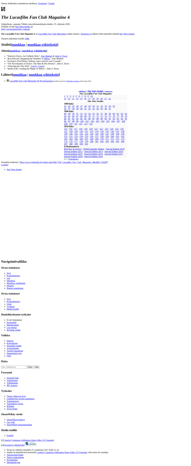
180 (91, 141)
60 (114, 114)
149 (117, 134)
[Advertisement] (22, 215)
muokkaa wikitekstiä (42, 44)
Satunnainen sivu (14, 353)
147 (107, 134)
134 (102, 131)
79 (126, 116)
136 (112, 131)
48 (65, 114)
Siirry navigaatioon (9, 29)
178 (81, 141)
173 (117, 139)
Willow (47, 58)
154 (81, 136)
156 (91, 136)
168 (91, 139)
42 (89, 109)
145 (96, 134)
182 (102, 141)
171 (107, 139)
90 (106, 119)
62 (122, 114)
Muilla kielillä (13, 309)
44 (97, 109)
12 (69, 99)
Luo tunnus (12, 327)
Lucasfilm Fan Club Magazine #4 (24, 81)
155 (86, 136)
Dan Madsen (46, 56)
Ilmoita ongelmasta (15, 288)
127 (65, 131)
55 (93, 114)
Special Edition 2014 (114, 151)
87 (93, 119)
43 (93, 109)
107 (118, 121)
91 (110, 119)
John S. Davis (61, 56)
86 (89, 119)
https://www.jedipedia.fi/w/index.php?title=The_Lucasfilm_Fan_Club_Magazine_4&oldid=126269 (63, 162)
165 (76, 139)
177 (76, 141)
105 (107, 121)
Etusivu (10, 341)
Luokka (4, 165)
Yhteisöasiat (12, 380)
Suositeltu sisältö (14, 346)
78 (122, 116)
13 (73, 99)
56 (97, 114)
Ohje (9, 356)
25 (73, 106)
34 (110, 106)
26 (77, 106)
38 (73, 109)
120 (91, 129)
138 (122, 131)
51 (77, 114)
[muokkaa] (73, 159)
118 (80, 129)
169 (96, 139)
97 (69, 121)
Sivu (9, 273)
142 (81, 134)
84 (81, 119)
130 (81, 131)
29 (89, 106)
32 (102, 106)
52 (81, 114)
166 (81, 139)
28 (85, 106)
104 (102, 121)
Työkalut (11, 306)
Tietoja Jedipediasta (15, 457)
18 (93, 99)
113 (85, 124)
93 (118, 119)
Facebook (42, 3)
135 (107, 131)
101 (87, 121)
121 (96, 129)
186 (122, 141)
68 (81, 116)
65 (69, 116)
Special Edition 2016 (93, 154)
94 (122, 119)
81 (69, 119)
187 (65, 144)
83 (77, 119)
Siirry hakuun (24, 29)
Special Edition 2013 (93, 151)
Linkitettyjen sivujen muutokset (20, 399)
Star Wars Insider (127, 34)
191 (86, 144)
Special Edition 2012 (73, 151)
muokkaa (18, 44)
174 (122, 139)
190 (81, 144)
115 (65, 129)
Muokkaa (11, 281)
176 (71, 141)
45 (102, 109)
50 (73, 114)
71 (93, 116)
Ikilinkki (10, 406)
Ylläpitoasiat (12, 383)
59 (110, 114)
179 (86, 141)
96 (65, 121)
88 (97, 119)
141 (76, 134)
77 (118, 116)
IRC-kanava (12, 385)
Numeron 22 (86, 34)
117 (75, 129)
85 (85, 119)
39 (77, 109)
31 (97, 106)
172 (112, 139)
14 (77, 99)
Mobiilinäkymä (13, 462)
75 (110, 116)
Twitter (51, 3)
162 (122, 136)
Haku (4, 361)
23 (65, 106)
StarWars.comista (72, 81)
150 (122, 134)
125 (116, 129)
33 (106, 106)
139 (65, 134)
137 (117, 131)
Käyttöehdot (12, 460)
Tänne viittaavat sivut (16, 396)
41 (85, 109)
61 (118, 114)
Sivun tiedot (12, 409)
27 (81, 106)
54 (89, 114)
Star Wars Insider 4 (23, 26)
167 (86, 139)
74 (106, 116)
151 (65, 136)
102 (92, 121)
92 (114, 119)
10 (91, 96)
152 (71, 136)
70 (89, 116)
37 (69, 109)
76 (114, 116)
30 (93, 106)
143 (86, 134)
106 (113, 121)
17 (89, 99)
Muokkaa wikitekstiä (16, 283)
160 (112, 136)
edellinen (82, 91)
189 (76, 144)
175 (65, 141)
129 (76, 131)
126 (122, 129)
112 (80, 124)
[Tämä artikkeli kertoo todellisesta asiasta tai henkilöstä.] (3, 10)
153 (76, 136)
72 (97, 116)
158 (102, 136)
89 (102, 119)
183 (107, 141)
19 (97, 99)
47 (110, 109)
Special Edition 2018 (73, 156)
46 (106, 109)
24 (69, 106)
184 (112, 141)
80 (65, 119)
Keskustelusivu (13, 275)
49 (69, 114)
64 (65, 116)
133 (96, 131)
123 (106, 129)
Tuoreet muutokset (15, 351)
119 (85, 129)
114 (90, 124)
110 (70, 124)
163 (65, 139)
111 (75, 124)
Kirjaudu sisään (13, 330)
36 (65, 109)
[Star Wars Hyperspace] (8, 81)
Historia (10, 286)
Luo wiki (11, 422)
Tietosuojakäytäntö (15, 455)
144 (91, 134)
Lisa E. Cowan (37, 66)
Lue (8, 278)
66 (73, 116)
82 (73, 119)
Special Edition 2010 (115, 149)
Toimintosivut (13, 401)
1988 (27, 38)
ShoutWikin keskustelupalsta (19, 425)
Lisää (9, 304)
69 (85, 116)
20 (101, 99)
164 (71, 139)
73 (102, 116)
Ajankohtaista (13, 348)
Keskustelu (11, 322)
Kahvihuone (12, 343)
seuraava (108, 91)
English (10, 435)
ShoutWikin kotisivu (16, 420)
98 (73, 121)
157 (96, 136)
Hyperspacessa (46, 81)
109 (65, 124)
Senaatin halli (13, 378)
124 (111, 129)
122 (101, 129)
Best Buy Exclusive (73, 149)
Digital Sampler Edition (93, 149)
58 (106, 114)
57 (102, 114)
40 (81, 109)
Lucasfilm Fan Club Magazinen (52, 34)
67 (77, 116)
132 (91, 131)
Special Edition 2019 (93, 156)
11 (65, 99)
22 (110, 99)
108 (123, 121)
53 (85, 114)
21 (105, 99)
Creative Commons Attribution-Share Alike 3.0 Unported (62, 452)
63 (126, 114)
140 (71, 134)
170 (102, 139)
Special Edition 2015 (73, 154)
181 (96, 141)
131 (86, 131)
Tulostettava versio (15, 404)
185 (117, 141)
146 (102, 134)
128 (71, 131)
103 (97, 121)
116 (70, 129)
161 (117, 136)
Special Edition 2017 (114, 154)
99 (77, 121)
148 (112, 134)
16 (85, 99)
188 (71, 144)
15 (81, 99)
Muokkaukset (13, 325)
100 (82, 121)
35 (114, 106)
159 (107, 136)
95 (126, 119)
